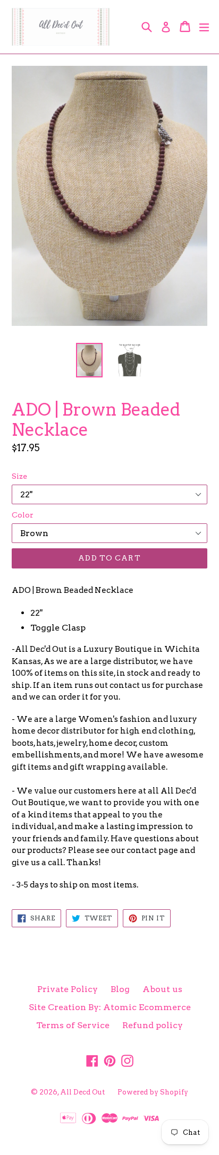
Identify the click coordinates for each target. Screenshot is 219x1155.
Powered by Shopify (152, 1092)
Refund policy (152, 1025)
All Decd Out (82, 1092)
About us (162, 989)
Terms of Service (73, 1025)
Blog (120, 989)
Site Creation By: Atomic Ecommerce (110, 1007)
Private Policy (67, 989)
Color (22, 515)
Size (19, 476)
